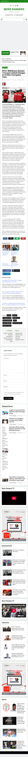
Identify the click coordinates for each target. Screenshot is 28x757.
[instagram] (12, 6)
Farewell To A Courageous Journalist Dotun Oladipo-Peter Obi (16, 420)
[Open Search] (24, 19)
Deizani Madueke (7, 320)
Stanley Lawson (7, 325)
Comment (6, 358)
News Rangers (6, 79)
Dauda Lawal (16, 318)
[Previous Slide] (24, 1)
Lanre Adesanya (7, 323)
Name (5, 375)
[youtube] (17, 6)
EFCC (15, 320)
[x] (14, 6)
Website (5, 386)
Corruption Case (7, 318)
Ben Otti (15, 315)
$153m (9, 315)
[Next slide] (26, 1)
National (5, 67)
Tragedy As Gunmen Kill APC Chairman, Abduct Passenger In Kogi (12, 1)
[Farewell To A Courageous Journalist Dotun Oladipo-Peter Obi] (20, 53)
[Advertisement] (14, 36)
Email (5, 381)
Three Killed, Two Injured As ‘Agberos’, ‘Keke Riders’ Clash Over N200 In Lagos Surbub (17, 478)
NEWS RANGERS (14, 9)
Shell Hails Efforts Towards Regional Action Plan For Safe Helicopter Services (17, 428)
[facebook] (10, 6)
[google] (15, 6)
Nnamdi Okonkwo (17, 323)
